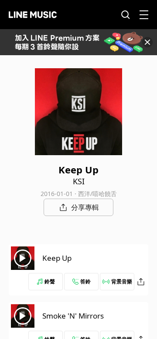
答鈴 (85, 281)
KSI (79, 181)
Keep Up (57, 258)
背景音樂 (121, 281)
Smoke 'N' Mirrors (73, 316)
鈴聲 (49, 281)
